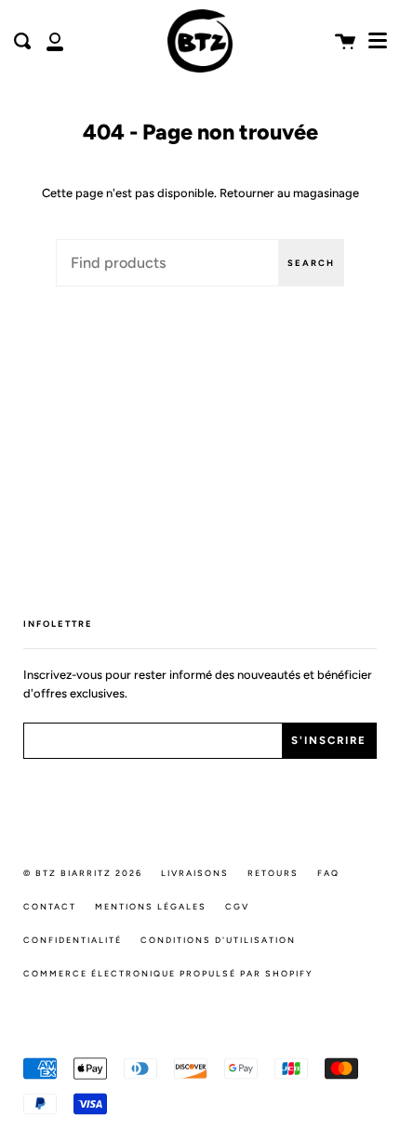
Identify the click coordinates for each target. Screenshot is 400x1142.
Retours (273, 873)
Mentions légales (151, 906)
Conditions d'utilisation (218, 940)
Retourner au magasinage (289, 193)
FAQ (328, 873)
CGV (237, 906)
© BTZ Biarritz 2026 (82, 873)
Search (311, 263)
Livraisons (195, 873)
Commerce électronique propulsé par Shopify (168, 973)
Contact (49, 906)
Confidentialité (72, 940)
